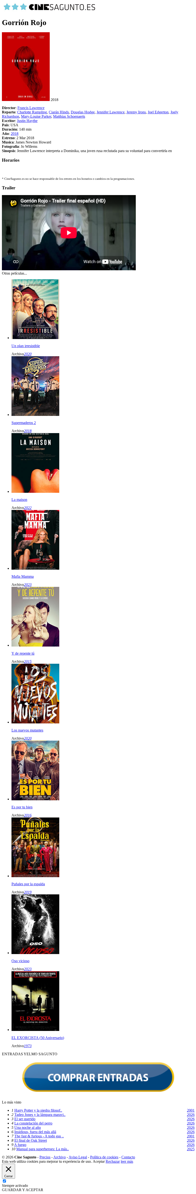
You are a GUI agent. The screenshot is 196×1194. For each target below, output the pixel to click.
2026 (191, 1115)
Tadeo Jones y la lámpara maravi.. (39, 1115)
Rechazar (113, 1161)
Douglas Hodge (83, 112)
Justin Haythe (27, 121)
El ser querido (24, 1119)
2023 (28, 585)
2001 (191, 1110)
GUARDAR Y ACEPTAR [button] (22, 1190)
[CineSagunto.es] (50, 11)
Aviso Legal (78, 1157)
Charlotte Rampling (32, 112)
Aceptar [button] (99, 1161)
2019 (28, 892)
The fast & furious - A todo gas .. (39, 1136)
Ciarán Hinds (59, 112)
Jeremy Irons (136, 112)
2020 (28, 354)
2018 (14, 134)
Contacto (128, 1157)
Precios (44, 1157)
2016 (28, 815)
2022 (28, 508)
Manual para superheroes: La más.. (42, 1149)
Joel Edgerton (158, 112)
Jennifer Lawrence (111, 112)
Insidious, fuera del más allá (35, 1132)
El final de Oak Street (30, 1140)
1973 (28, 1046)
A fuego (20, 1145)
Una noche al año (27, 1127)
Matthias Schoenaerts (69, 116)
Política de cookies (104, 1157)
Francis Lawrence (30, 108)
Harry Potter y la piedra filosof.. (38, 1110)
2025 (191, 1149)
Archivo (59, 1157)
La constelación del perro (33, 1123)
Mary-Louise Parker (36, 116)
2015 (28, 661)
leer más (127, 1161)
